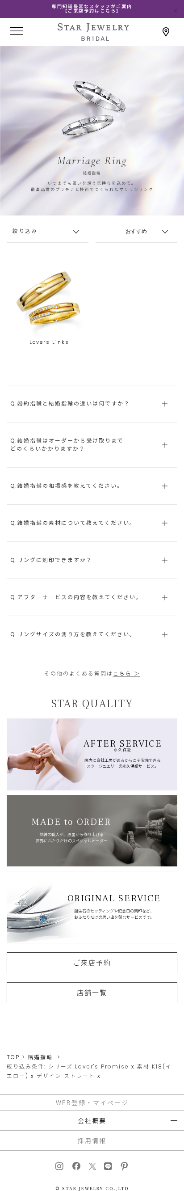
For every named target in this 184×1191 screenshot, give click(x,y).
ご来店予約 (92, 962)
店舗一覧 (92, 992)
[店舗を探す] (166, 32)
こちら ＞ (126, 673)
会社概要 (92, 1120)
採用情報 (92, 1140)
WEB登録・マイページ (92, 1102)
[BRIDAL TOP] (93, 38)
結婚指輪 (40, 1057)
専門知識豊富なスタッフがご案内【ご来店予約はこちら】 (92, 8)
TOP (13, 1057)
